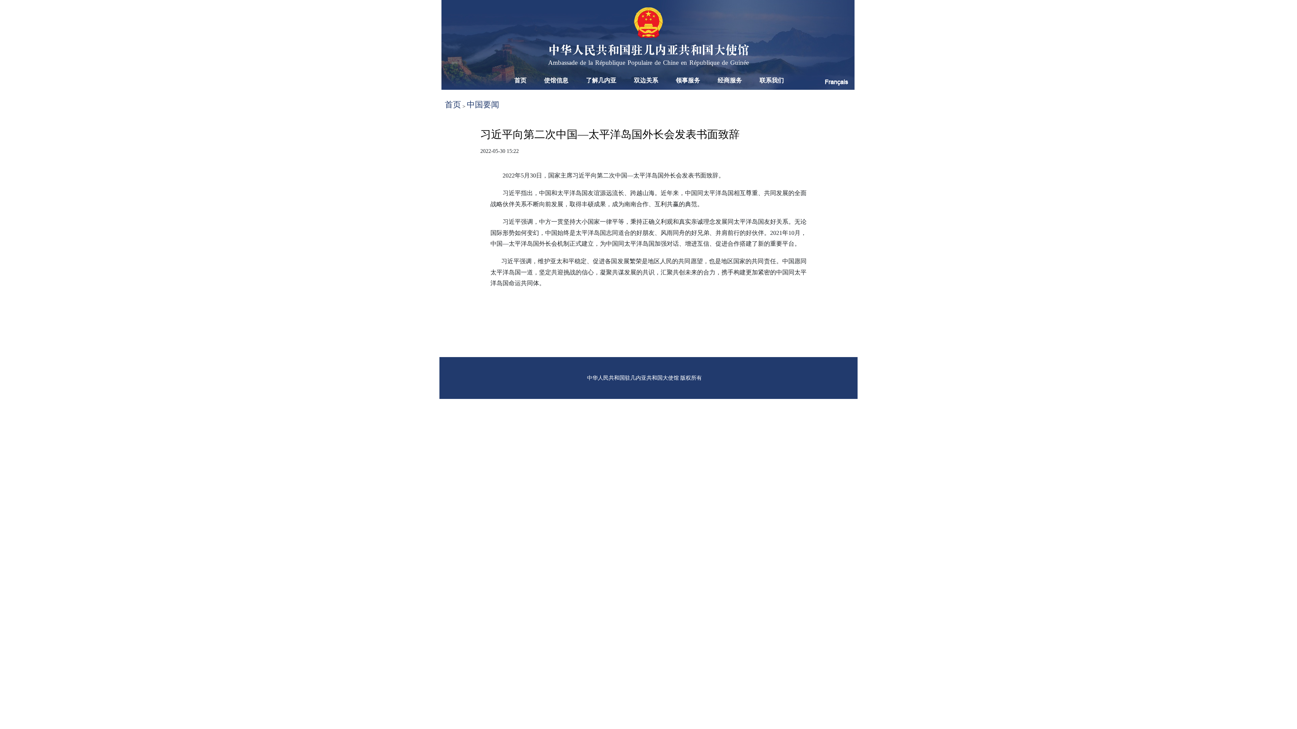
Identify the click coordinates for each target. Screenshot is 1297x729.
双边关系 (646, 80)
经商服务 (730, 80)
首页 (520, 80)
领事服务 (688, 80)
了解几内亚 (601, 80)
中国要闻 (483, 104)
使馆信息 (556, 80)
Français (836, 81)
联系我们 (772, 80)
